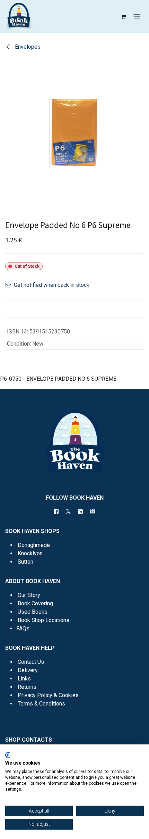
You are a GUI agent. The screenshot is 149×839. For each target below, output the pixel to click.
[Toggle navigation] (137, 17)
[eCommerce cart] (123, 17)
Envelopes (27, 46)
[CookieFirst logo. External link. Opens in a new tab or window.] (7, 755)
